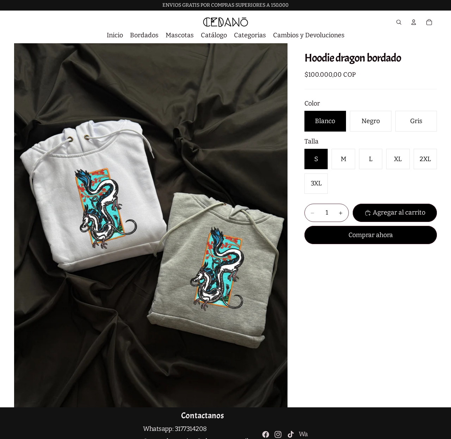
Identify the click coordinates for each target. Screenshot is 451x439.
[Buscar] (399, 22)
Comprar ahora (370, 235)
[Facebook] (265, 434)
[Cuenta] (413, 22)
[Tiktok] (290, 434)
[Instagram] (278, 434)
